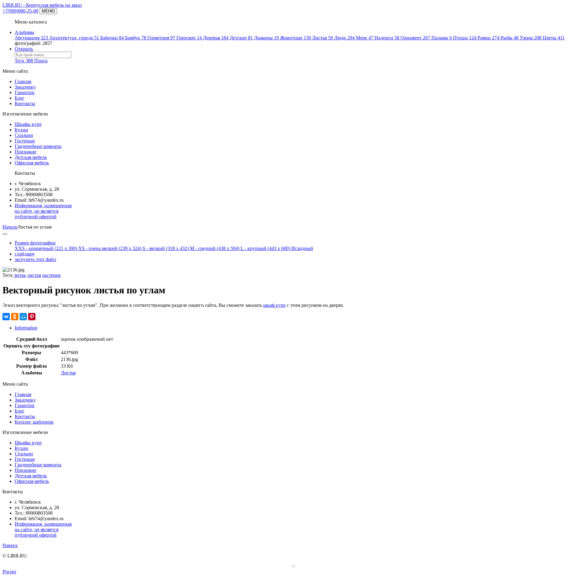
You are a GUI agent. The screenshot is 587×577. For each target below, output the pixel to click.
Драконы (266, 37)
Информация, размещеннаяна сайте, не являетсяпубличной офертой (43, 211)
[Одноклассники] (14, 316)
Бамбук (135, 37)
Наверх (10, 545)
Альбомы (24, 32)
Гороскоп (189, 37)
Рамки (488, 37)
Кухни (21, 129)
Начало (9, 227)
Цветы (554, 37)
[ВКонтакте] (6, 316)
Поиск (41, 60)
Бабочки (112, 37)
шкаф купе (274, 305)
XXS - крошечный (46, 248)
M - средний (214, 248)
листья (34, 275)
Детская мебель (31, 157)
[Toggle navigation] (4, 234)
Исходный (302, 248)
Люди (344, 37)
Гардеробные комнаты (38, 146)
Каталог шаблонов (34, 421)
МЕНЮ (48, 11)
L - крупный (265, 248)
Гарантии (25, 92)
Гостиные (25, 140)
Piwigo (9, 571)
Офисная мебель (32, 162)
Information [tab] (26, 327)
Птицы (464, 37)
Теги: (7, 275)
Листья (322, 37)
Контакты (25, 103)
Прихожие (25, 151)
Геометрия (161, 37)
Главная (23, 81)
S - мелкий (165, 248)
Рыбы (509, 37)
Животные (295, 37)
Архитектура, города (74, 37)
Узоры (530, 37)
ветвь (19, 275)
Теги (24, 60)
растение (51, 275)
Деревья (215, 37)
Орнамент (415, 37)
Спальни (24, 135)
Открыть (24, 48)
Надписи (387, 37)
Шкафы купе (28, 124)
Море (364, 37)
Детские (241, 37)
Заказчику (25, 87)
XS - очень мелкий (109, 248)
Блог (19, 98)
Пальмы (441, 37)
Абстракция (31, 37)
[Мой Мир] (23, 316)
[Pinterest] (31, 316)
